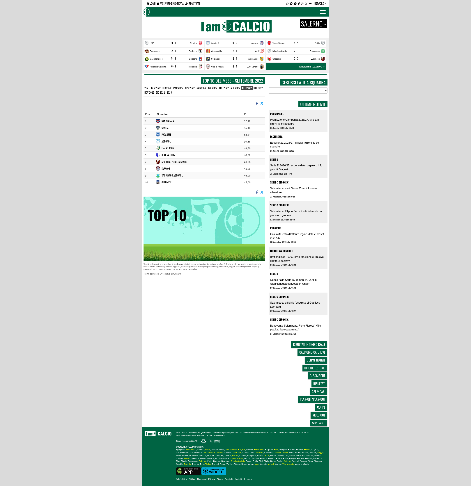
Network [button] (319, 3)
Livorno (280, 455)
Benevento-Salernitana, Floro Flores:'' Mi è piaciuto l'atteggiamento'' (295, 327)
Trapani (215, 463)
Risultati (319, 383)
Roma (273, 461)
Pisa (178, 461)
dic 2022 (160, 92)
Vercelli (271, 463)
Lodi (286, 455)
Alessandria (216, 50)
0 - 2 (235, 43)
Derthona (193, 50)
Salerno (287, 461)
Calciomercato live (312, 352)
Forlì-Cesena (182, 455)
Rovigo (280, 461)
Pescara (308, 458)
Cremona (268, 452)
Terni (202, 463)
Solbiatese (215, 58)
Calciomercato (182, 452)
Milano (203, 458)
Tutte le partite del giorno (311, 66)
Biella (276, 449)
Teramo (195, 463)
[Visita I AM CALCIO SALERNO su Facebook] (299, 3)
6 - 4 (173, 66)
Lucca (292, 455)
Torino (208, 463)
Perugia (292, 458)
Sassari (295, 461)
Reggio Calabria (238, 461)
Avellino (233, 449)
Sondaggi (318, 423)
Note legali (201, 478)
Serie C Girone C (279, 182)
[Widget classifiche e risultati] (213, 470)
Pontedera (192, 66)
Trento (222, 463)
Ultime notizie (316, 360)
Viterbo (306, 463)
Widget (192, 478)
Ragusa (216, 461)
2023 (169, 92)
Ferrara (305, 452)
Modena (210, 458)
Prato (209, 461)
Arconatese (253, 58)
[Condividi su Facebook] (256, 103)
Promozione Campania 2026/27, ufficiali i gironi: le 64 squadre (294, 121)
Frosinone (193, 455)
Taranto (187, 463)
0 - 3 (296, 58)
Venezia (263, 463)
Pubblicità (228, 478)
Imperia (227, 455)
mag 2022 (201, 88)
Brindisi (307, 449)
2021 (146, 88)
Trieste (237, 463)
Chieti (244, 452)
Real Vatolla (169, 155)
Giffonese (166, 182)
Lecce (266, 455)
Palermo (271, 458)
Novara (240, 458)
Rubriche (275, 228)
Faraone (166, 168)
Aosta (207, 449)
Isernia (235, 455)
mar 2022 (178, 88)
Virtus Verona (278, 43)
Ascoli (221, 449)
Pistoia (184, 461)
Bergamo (269, 449)
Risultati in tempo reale (309, 344)
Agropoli (166, 141)
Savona (303, 461)
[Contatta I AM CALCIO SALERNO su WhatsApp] (287, 3)
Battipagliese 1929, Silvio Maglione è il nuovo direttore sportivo (297, 258)
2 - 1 (173, 51)
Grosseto (219, 455)
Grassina (276, 58)
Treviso (229, 463)
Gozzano (193, 58)
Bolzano (291, 449)
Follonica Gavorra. (158, 66)
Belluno (249, 449)
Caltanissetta (196, 452)
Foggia (320, 452)
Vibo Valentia (288, 463)
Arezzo (214, 449)
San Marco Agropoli (172, 175)
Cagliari (314, 449)
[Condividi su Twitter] (262, 103)
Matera (187, 458)
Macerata (300, 455)
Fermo (297, 452)
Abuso (220, 478)
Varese (251, 463)
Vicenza (298, 463)
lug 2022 (224, 88)
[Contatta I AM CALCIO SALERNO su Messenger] (295, 3)
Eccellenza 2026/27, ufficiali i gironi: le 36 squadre (294, 144)
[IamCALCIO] (158, 433)
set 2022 (247, 88)
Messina (195, 458)
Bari (239, 449)
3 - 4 (296, 43)
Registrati (194, 3)
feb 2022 (166, 88)
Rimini (266, 461)
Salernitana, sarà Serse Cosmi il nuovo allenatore (293, 190)
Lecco (273, 455)
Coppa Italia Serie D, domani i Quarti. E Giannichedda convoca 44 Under (293, 281)
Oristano (255, 458)
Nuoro (247, 458)
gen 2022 (156, 88)
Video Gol (318, 415)
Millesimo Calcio (279, 50)
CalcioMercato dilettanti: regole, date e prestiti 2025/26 (297, 235)
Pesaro (300, 458)
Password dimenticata (171, 3)
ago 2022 (235, 88)
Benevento (258, 449)
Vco (256, 463)
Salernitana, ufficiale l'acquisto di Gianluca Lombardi (295, 304)
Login (152, 3)
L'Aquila (242, 455)
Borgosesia (155, 50)
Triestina (193, 43)
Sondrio (179, 463)
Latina (260, 455)
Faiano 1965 (168, 148)
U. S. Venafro (252, 66)
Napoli (233, 458)
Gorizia (210, 455)
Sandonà (215, 43)
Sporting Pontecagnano (174, 162)
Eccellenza (276, 136)
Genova (202, 455)
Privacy (211, 478)
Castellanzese (156, 58)
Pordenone (193, 461)
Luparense (253, 43)
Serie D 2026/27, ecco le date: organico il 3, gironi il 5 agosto (296, 167)
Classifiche (317, 375)
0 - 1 (173, 43)
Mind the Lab (181, 435)
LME (152, 43)
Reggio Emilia (252, 461)
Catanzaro (236, 452)
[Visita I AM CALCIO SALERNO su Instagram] (302, 3)
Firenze (312, 452)
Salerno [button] (312, 23)
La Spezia (251, 455)
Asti (256, 50)
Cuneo (285, 452)
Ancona (200, 449)
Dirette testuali (314, 368)
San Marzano (168, 121)
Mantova (309, 455)
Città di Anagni (217, 66)
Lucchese (315, 58)
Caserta (219, 452)
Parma (279, 458)
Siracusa (318, 461)
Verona (278, 463)
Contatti (238, 478)
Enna (291, 452)
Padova (263, 458)
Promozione (277, 114)
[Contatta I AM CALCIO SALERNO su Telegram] (291, 3)
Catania (227, 452)
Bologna (283, 449)
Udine (244, 463)
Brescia (299, 449)
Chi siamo (247, 478)
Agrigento (180, 449)
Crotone (277, 452)
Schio (317, 43)
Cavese (165, 128)
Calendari (318, 391)
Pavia (285, 458)
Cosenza (259, 452)
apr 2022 (190, 88)
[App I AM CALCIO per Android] (310, 3)
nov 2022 (149, 92)
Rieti (261, 461)
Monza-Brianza (222, 458)
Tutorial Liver (181, 478)
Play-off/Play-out (312, 399)
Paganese (166, 134)
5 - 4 (173, 58)
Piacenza (317, 458)
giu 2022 (212, 88)
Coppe (321, 407)
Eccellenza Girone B (281, 251)
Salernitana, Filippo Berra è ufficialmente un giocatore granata (296, 213)
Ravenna (225, 461)
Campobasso (209, 452)
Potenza (202, 461)
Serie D (274, 159)
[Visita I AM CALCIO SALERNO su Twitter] (306, 3)
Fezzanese (315, 50)
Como (251, 452)
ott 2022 (258, 88)
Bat (243, 449)
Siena (310, 461)
